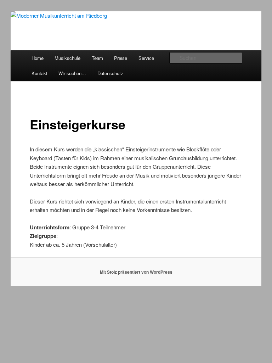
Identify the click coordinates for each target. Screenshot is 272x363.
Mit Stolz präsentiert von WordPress (136, 272)
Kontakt (39, 73)
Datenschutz (110, 73)
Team (97, 58)
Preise (120, 58)
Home (38, 58)
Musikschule (67, 58)
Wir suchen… (72, 73)
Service (146, 58)
